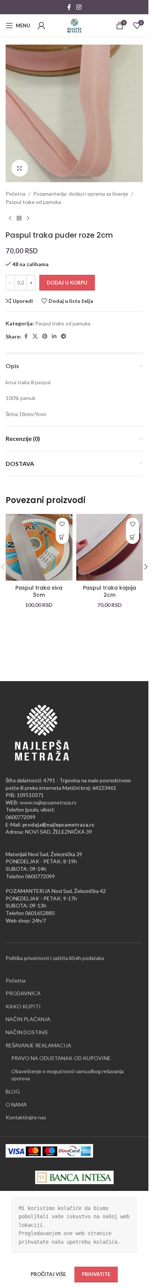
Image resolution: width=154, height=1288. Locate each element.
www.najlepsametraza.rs (48, 802)
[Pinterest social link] (45, 336)
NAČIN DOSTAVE (27, 1032)
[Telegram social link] (63, 336)
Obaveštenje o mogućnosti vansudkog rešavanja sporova (67, 1075)
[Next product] (28, 218)
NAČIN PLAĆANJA (28, 1019)
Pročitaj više (49, 1274)
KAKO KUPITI (23, 1006)
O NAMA (16, 1104)
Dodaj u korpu (67, 283)
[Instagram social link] (79, 7)
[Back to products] (19, 218)
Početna (15, 193)
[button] (62, 537)
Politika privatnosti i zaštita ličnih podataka (55, 958)
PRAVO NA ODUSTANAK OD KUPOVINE (61, 1058)
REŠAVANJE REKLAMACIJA (38, 1045)
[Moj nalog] (41, 25)
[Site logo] (74, 25)
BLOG (13, 1091)
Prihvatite (96, 1274)
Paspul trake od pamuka (33, 202)
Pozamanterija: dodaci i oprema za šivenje (80, 193)
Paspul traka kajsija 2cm (109, 591)
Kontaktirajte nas (26, 1117)
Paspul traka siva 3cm (38, 591)
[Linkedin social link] (54, 336)
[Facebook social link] (69, 7)
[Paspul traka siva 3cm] (39, 547)
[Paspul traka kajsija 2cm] (109, 547)
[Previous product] (10, 218)
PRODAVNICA (23, 993)
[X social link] (35, 336)
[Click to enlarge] (19, 168)
